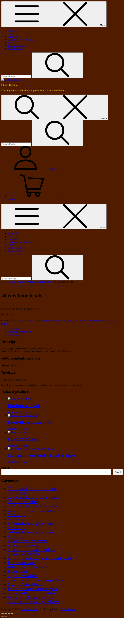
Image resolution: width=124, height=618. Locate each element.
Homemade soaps (21, 563)
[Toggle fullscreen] (6, 613)
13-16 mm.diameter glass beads (32, 497)
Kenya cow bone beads (66, 320)
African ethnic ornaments (28, 541)
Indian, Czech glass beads (28, 567)
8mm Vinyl (17, 536)
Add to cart (21, 412)
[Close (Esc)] (12, 613)
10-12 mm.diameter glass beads (32, 488)
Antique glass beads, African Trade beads (40, 558)
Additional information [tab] (19, 331)
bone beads (47, 320)
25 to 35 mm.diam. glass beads (32, 510)
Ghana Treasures (9, 85)
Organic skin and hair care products (35, 580)
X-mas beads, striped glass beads (33, 602)
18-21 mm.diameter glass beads (32, 506)
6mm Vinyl (17, 528)
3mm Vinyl (17, 515)
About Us (13, 31)
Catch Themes (68, 609)
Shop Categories (16, 45)
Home (11, 42)
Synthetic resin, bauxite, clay (30, 597)
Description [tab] (14, 329)
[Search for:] (16, 76)
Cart (10, 33)
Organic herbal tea (22, 576)
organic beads (101, 320)
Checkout (13, 36)
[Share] (9, 613)
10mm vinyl (17, 493)
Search (5, 467)
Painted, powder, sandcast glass (32, 589)
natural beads (86, 320)
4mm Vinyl (17, 519)
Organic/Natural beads (39, 281)
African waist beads (23, 554)
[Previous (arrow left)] (2, 616)
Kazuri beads (18, 571)
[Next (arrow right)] (6, 616)
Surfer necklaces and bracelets (31, 593)
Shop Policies (15, 48)
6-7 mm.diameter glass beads (30, 523)
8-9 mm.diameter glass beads (30, 532)
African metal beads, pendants (31, 549)
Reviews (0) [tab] (14, 334)
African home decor (23, 545)
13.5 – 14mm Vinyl (23, 502)
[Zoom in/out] (2, 613)
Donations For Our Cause (21, 39)
